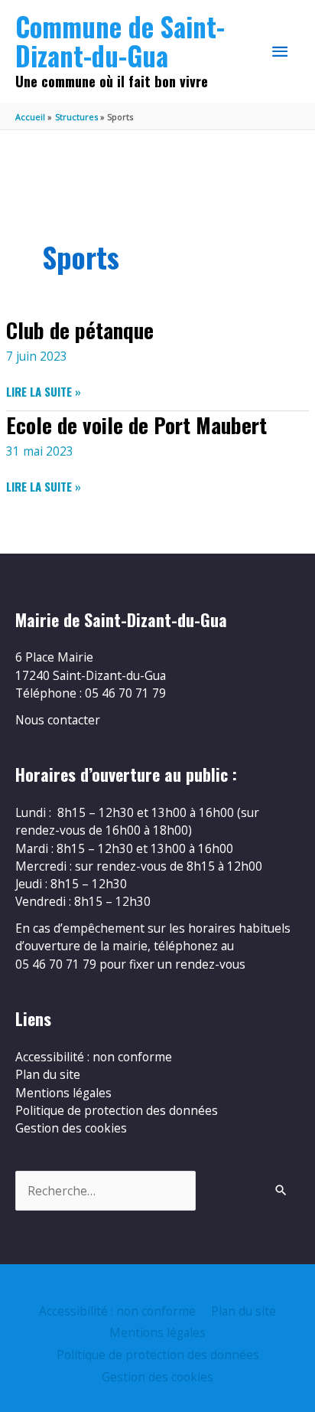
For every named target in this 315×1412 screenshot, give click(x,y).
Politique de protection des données (116, 1110)
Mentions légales (63, 1092)
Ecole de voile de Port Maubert (136, 424)
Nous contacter (57, 719)
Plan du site (47, 1074)
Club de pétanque (80, 329)
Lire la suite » (43, 391)
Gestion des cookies (71, 1127)
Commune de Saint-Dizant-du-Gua (120, 41)
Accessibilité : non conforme (93, 1056)
